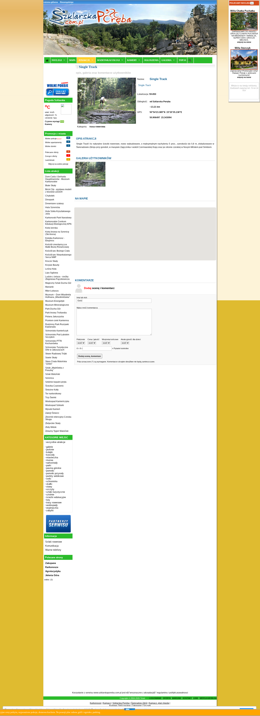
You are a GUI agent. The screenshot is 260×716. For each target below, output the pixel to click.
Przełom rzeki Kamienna (57, 320)
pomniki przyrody (55, 473)
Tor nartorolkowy (53, 393)
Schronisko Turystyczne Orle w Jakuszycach (56, 348)
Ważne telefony (53, 550)
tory (48, 500)
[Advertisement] (58, 638)
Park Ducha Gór (53, 309)
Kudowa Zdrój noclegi (119, 705)
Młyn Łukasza (52, 291)
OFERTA (167, 698)
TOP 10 (182, 60)
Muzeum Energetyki (54, 301)
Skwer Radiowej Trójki (56, 353)
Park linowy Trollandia (56, 312)
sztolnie (50, 494)
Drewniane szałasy (54, 203)
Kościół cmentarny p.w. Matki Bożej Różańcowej (57, 245)
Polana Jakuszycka (54, 316)
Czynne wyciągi (52, 121)
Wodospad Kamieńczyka (57, 401)
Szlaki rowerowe (53, 541)
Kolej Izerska (51, 228)
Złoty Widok (50, 427)
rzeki (48, 478)
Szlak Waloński (52, 374)
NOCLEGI (57, 60)
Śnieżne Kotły (52, 389)
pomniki (50, 470)
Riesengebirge (66, 2)
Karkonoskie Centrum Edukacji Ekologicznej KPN (58, 222)
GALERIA (166, 60)
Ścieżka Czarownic (54, 386)
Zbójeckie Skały (52, 423)
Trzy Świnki (50, 397)
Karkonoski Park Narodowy (58, 217)
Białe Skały (50, 185)
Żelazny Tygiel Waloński (56, 431)
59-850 (152, 94)
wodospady (52, 505)
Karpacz (107, 703)
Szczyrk (147, 705)
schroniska (51, 481)
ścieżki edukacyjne (56, 497)
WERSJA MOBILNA (208, 698)
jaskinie (50, 449)
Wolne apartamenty (53, 142)
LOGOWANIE (155, 698)
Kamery (48, 124)
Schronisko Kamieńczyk (56, 330)
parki (48, 465)
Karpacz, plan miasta (159, 703)
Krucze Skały (51, 261)
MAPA (72, 60)
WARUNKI (176, 698)
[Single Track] (90, 186)
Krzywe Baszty (52, 265)
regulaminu (162, 692)
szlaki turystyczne (55, 492)
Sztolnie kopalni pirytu (56, 382)
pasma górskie (53, 468)
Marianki (49, 287)
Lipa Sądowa (51, 273)
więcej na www (244, 42)
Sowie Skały (51, 357)
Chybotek (49, 196)
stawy (49, 486)
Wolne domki (50, 146)
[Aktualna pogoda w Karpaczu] (66, 114)
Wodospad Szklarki (54, 405)
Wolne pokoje (51, 138)
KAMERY (132, 60)
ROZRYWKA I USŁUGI (108, 60)
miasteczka (52, 457)
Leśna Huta (50, 269)
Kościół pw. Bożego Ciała (57, 251)
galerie (49, 447)
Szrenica (49, 378)
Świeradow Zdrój (139, 703)
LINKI (195, 698)
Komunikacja (52, 545)
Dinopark (49, 199)
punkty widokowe (55, 476)
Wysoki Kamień (52, 409)
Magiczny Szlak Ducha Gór (58, 283)
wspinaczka (52, 507)
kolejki (49, 452)
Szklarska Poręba (120, 703)
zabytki (50, 510)
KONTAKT (187, 698)
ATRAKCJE (84, 60)
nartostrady (52, 462)
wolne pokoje (62, 164)
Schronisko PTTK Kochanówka (53, 342)
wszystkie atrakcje (55, 442)
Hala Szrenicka (52, 207)
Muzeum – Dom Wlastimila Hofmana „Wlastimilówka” (58, 295)
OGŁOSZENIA (151, 60)
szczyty (50, 489)
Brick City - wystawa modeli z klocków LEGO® (58, 190)
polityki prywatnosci (178, 692)
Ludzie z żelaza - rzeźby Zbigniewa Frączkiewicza (57, 277)
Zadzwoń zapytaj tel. (243, 86)
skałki (49, 484)
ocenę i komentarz (99, 288)
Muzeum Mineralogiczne (57, 305)
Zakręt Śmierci (52, 413)
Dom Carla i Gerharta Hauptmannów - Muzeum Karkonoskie (57, 179)
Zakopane (137, 705)
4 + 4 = (79, 348)
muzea (49, 460)
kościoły (50, 454)
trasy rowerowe (54, 502)
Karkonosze (95, 703)
